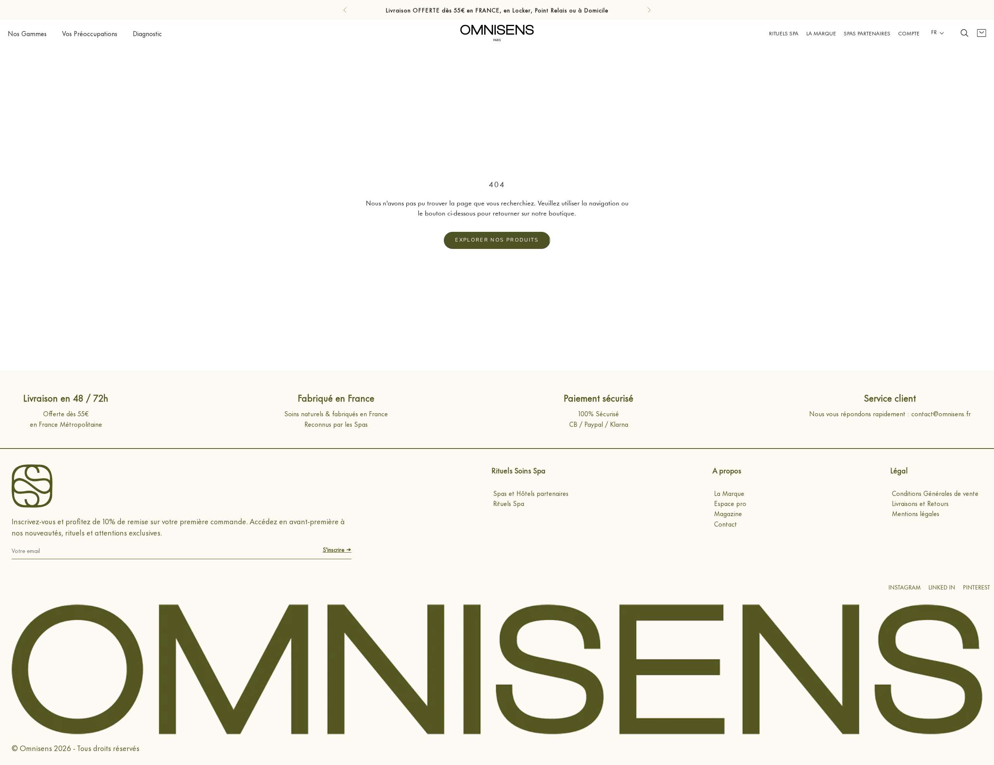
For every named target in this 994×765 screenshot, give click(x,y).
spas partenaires (867, 33)
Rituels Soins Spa (519, 470)
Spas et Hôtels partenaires (530, 493)
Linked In (941, 588)
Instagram (904, 588)
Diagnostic (147, 33)
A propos (726, 470)
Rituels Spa (783, 33)
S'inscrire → (337, 549)
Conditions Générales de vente (935, 493)
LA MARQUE (821, 33)
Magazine (728, 513)
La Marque (729, 493)
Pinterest (976, 588)
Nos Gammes (27, 33)
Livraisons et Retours (920, 503)
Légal (899, 470)
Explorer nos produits (497, 239)
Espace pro (730, 503)
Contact (725, 523)
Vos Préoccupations (89, 33)
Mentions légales (915, 513)
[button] (937, 33)
